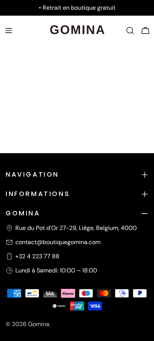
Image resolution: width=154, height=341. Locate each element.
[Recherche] (130, 30)
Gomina (38, 324)
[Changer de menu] (8, 30)
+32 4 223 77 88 (37, 256)
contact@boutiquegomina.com (58, 242)
